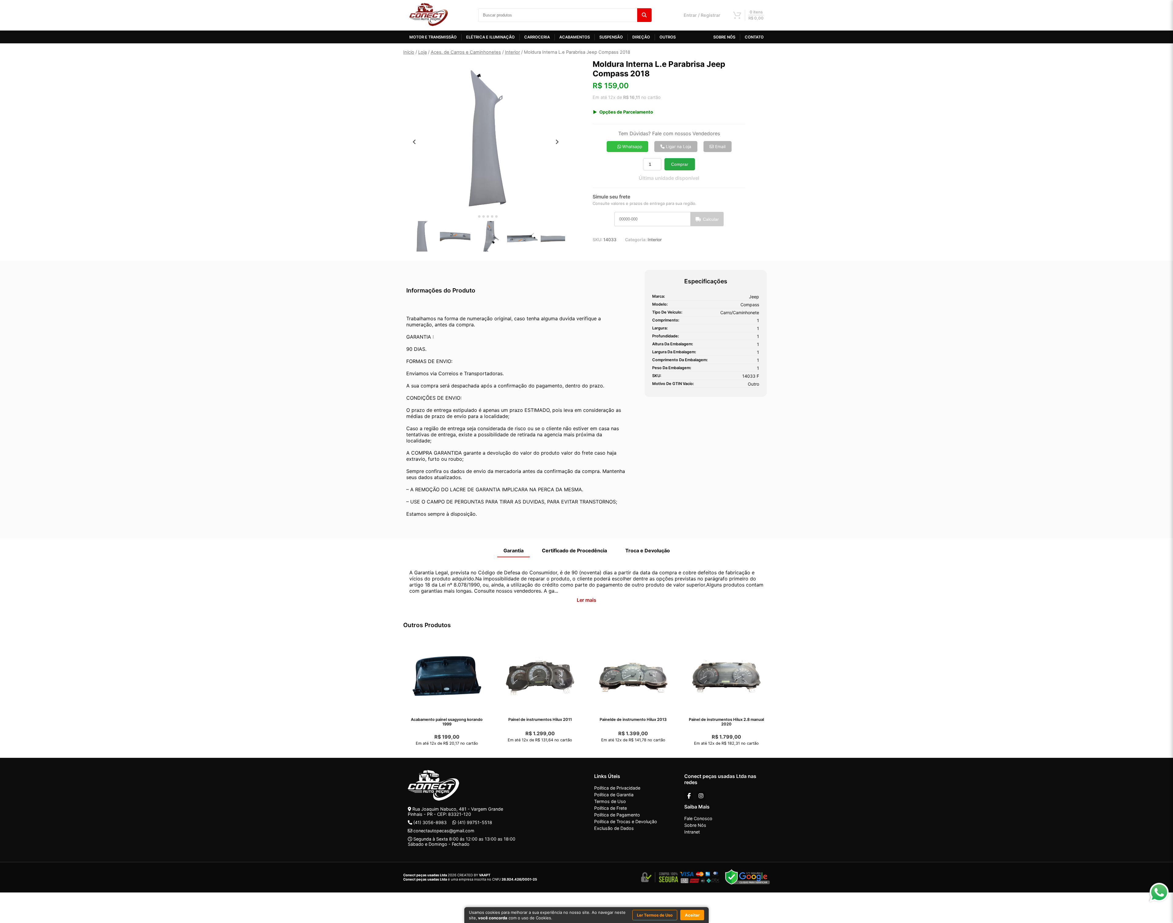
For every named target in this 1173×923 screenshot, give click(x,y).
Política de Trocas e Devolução (625, 821)
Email (719, 146)
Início (408, 52)
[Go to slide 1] (475, 216)
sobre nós (724, 37)
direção (641, 37)
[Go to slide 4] (488, 216)
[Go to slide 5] (492, 216)
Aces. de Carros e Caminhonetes (466, 52)
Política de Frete (610, 808)
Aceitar (692, 915)
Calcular (711, 219)
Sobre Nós (695, 825)
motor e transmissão (433, 37)
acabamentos (574, 37)
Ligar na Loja (678, 146)
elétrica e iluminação (490, 37)
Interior (512, 52)
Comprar (679, 164)
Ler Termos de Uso (655, 915)
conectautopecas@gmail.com (443, 830)
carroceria (537, 37)
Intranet (692, 831)
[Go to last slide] (414, 142)
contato (754, 37)
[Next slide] (557, 142)
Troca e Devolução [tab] (647, 550)
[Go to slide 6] (496, 216)
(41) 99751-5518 (475, 822)
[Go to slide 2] (479, 216)
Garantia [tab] (513, 550)
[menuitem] (421, 236)
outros (668, 37)
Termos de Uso (610, 801)
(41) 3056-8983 (430, 822)
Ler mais (586, 600)
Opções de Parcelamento (626, 111)
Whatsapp (631, 146)
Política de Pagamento (617, 814)
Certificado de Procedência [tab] (574, 550)
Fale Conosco (698, 818)
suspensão (611, 37)
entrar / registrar (702, 15)
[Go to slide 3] (483, 216)
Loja (422, 52)
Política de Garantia (614, 794)
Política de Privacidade (617, 787)
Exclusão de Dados (614, 828)
